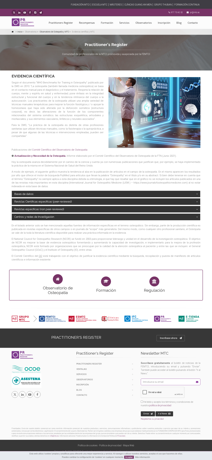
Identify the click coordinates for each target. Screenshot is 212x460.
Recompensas (87, 22)
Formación (107, 22)
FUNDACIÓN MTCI (80, 4)
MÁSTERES (116, 4)
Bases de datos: (24, 194)
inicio (19, 32)
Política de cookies (88, 445)
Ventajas (81, 369)
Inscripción (164, 22)
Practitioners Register (61, 22)
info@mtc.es (54, 436)
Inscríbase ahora (168, 338)
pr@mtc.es (195, 12)
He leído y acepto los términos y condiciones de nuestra (167, 404)
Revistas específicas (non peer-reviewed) (39, 209)
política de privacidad (160, 405)
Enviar (146, 414)
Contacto (193, 22)
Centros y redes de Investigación (34, 216)
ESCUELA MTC (99, 4)
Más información (142, 457)
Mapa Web (128, 445)
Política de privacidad (110, 445)
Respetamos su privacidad (152, 419)
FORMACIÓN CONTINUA (187, 4)
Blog (179, 22)
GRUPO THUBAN (163, 4)
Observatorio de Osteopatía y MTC (54, 32)
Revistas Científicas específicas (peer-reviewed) (43, 201)
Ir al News (162, 414)
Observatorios (143, 22)
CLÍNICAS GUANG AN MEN (138, 4)
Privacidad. (121, 436)
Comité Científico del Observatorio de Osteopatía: (60, 149)
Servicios (124, 22)
